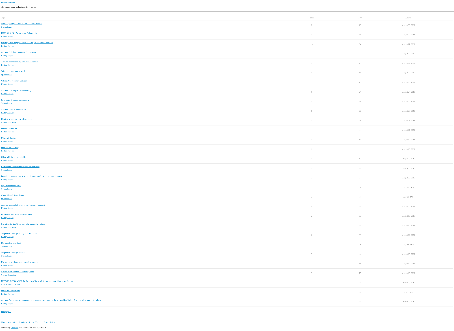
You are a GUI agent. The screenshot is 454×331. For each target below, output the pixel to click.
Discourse (14, 328)
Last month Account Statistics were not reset (20, 166)
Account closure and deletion (13, 109)
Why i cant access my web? (13, 71)
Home (3, 322)
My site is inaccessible (11, 185)
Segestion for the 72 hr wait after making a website (23, 224)
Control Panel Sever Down (12, 195)
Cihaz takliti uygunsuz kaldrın (14, 157)
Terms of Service (35, 322)
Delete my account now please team (16, 119)
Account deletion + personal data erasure (18, 52)
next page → (6, 312)
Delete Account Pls (9, 128)
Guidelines (23, 322)
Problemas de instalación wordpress (16, 214)
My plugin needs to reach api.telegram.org (19, 262)
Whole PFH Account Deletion (14, 81)
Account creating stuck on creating (16, 90)
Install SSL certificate (10, 290)
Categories (12, 322)
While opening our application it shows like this (21, 23)
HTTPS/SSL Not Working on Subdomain (19, 33)
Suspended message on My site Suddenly (19, 233)
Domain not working (10, 147)
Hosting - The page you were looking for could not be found (27, 42)
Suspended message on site (12, 252)
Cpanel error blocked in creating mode (17, 271)
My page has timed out (11, 243)
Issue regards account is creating (15, 100)
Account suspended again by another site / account (23, 205)
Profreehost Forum (8, 2)
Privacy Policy (49, 322)
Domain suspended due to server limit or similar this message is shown (31, 176)
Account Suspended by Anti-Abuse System (19, 62)
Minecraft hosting (8, 138)
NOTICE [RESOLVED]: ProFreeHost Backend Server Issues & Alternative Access (37, 281)
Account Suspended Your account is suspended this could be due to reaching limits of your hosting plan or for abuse (51, 300)
